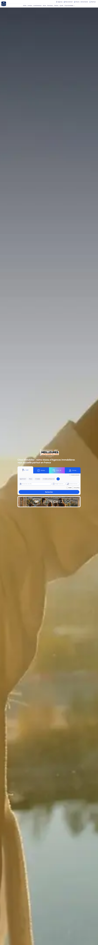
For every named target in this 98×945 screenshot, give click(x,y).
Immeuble (37, 479)
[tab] (25, 469)
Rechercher (49, 492)
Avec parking (76, 487)
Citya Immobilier (68, 5)
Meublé (69, 487)
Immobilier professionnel (48, 479)
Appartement (23, 479)
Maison (30, 479)
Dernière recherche (75, 475)
